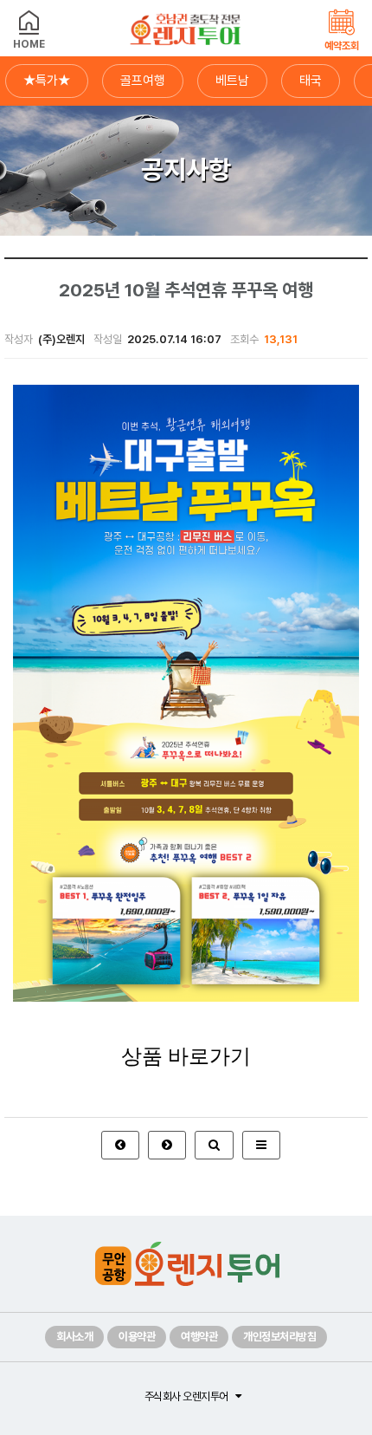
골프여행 (142, 80)
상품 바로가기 (186, 1056)
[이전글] (120, 1145)
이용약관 (137, 1336)
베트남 (232, 80)
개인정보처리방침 (279, 1336)
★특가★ (46, 80)
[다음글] (167, 1145)
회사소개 (74, 1336)
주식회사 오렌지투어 (186, 1396)
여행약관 (199, 1336)
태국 (310, 80)
